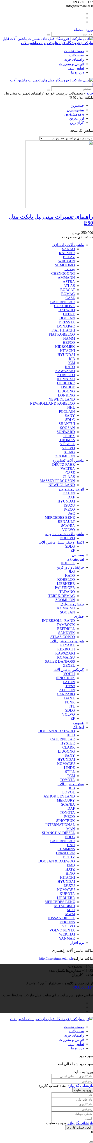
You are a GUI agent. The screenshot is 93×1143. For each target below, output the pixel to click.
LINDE (69, 768)
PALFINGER (65, 588)
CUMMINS (66, 849)
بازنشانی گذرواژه (80, 1086)
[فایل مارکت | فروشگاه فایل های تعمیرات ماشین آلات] (51, 80)
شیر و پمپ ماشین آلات (67, 641)
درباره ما (77, 72)
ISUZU (69, 505)
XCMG (69, 452)
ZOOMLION (65, 456)
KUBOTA (67, 894)
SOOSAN (67, 428)
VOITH (69, 674)
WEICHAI (67, 934)
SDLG (70, 420)
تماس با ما (76, 68)
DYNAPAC (66, 326)
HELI (71, 735)
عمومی (78, 723)
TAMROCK (66, 625)
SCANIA (68, 526)
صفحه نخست (74, 51)
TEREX (69, 436)
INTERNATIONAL (60, 825)
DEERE (69, 314)
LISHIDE (68, 387)
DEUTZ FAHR (63, 464)
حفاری (79, 616)
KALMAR (67, 253)
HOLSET (68, 563)
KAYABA (67, 645)
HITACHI (67, 351)
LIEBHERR (66, 383)
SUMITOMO (65, 265)
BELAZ (69, 257)
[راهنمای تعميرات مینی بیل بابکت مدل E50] (59, 207)
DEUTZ (69, 857)
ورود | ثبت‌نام (83, 30)
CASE (70, 298)
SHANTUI (67, 424)
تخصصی (69, 269)
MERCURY (66, 800)
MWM (70, 914)
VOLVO (68, 448)
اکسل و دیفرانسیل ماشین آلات (61, 542)
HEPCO (69, 342)
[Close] (91, 1142)
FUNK (70, 702)
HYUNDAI (66, 355)
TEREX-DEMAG (61, 596)
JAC (71, 513)
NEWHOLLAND (62, 399)
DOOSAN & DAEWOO (56, 731)
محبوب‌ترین (75, 110)
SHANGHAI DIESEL (58, 833)
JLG (72, 571)
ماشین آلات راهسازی (68, 245)
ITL (72, 706)
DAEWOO (66, 310)
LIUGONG (66, 391)
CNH (71, 845)
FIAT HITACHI (63, 330)
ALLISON (67, 690)
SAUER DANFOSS (60, 661)
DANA (69, 698)
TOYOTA (67, 780)
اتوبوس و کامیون (71, 489)
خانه (90, 93)
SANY (70, 415)
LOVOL (68, 792)
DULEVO (67, 538)
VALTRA (67, 468)
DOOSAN (67, 318)
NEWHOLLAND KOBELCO (52, 403)
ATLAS (69, 286)
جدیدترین (77, 105)
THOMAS (67, 440)
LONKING (66, 395)
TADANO (67, 592)
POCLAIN (67, 411)
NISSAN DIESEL (61, 918)
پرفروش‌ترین (74, 114)
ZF (73, 550)
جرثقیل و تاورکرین (70, 567)
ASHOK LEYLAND (59, 796)
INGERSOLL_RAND (58, 620)
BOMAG (68, 294)
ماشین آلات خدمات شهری (64, 534)
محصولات (76, 55)
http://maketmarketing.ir (56, 958)
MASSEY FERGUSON (57, 481)
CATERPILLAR (62, 302)
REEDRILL (66, 629)
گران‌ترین (77, 122)
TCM (71, 776)
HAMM (69, 338)
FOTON (69, 493)
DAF (71, 497)
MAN (70, 829)
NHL (71, 407)
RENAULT (66, 521)
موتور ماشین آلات (71, 784)
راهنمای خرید (74, 59)
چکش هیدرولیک (72, 604)
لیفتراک (78, 727)
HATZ (70, 869)
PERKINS (67, 922)
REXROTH (66, 649)
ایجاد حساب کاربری (79, 1127)
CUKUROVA (64, 306)
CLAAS (69, 477)
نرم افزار (77, 943)
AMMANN (66, 277)
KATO (70, 367)
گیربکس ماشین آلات (68, 670)
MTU (71, 910)
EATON (69, 682)
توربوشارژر (75, 559)
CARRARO (66, 694)
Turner (70, 686)
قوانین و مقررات (71, 64)
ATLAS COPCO (62, 637)
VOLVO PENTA (62, 930)
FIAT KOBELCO (62, 334)
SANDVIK (66, 633)
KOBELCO (66, 375)
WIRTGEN (66, 261)
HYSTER (67, 743)
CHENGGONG (63, 273)
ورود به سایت (82, 1090)
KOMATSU (66, 379)
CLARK (68, 747)
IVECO (69, 509)
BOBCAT (67, 290)
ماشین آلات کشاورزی (67, 460)
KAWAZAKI (65, 371)
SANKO (68, 249)
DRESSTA (67, 322)
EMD (71, 865)
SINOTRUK (65, 678)
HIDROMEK (65, 346)
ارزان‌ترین (76, 118)
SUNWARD (66, 432)
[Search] (48, 35)
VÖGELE (67, 444)
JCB (72, 359)
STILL (70, 772)
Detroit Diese (65, 853)
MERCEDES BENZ (60, 517)
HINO (70, 873)
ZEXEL (69, 665)
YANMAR (67, 938)
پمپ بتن (78, 555)
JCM (71, 363)
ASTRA (69, 281)
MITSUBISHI (64, 906)
